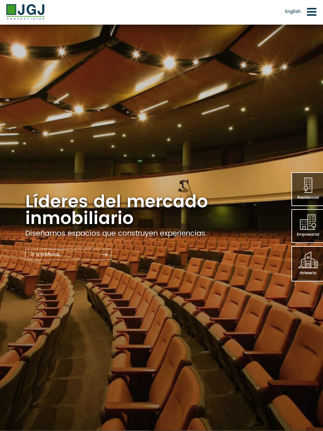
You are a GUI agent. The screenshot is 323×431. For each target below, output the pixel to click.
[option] (161, 215)
